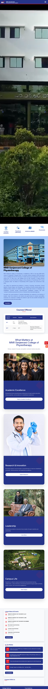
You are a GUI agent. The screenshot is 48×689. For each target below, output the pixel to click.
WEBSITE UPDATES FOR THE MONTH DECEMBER (18, 621)
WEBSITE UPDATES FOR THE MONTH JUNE (17, 617)
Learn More (24, 535)
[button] (45, 2)
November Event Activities (13, 624)
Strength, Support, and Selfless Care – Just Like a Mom (20, 667)
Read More (7, 303)
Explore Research (24, 474)
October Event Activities (13, 628)
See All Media (9, 672)
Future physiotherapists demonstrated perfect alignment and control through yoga (25, 661)
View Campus (24, 589)
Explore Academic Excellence (24, 399)
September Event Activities (13, 632)
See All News (9, 637)
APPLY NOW (46, 343)
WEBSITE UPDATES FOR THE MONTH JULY (17, 614)
